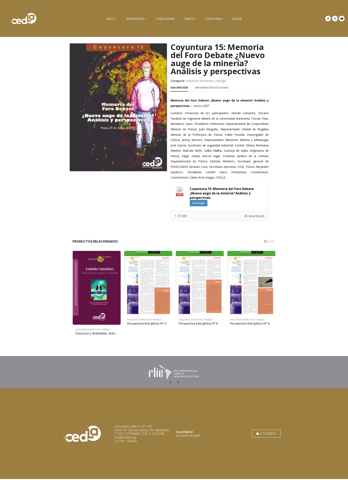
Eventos (190, 19)
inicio (110, 19)
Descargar (198, 203)
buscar (237, 19)
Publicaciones (165, 19)
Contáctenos (214, 19)
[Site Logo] (23, 18)
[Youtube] (342, 18)
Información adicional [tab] (212, 87)
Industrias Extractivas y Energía (206, 81)
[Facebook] (328, 18)
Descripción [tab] (179, 87)
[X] (335, 18)
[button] (265, 241)
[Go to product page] (97, 288)
